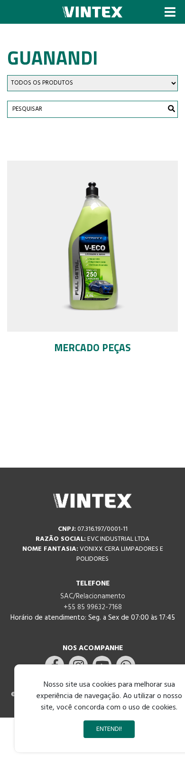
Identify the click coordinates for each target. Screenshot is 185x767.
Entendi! (109, 729)
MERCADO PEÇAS (92, 347)
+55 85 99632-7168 (93, 607)
